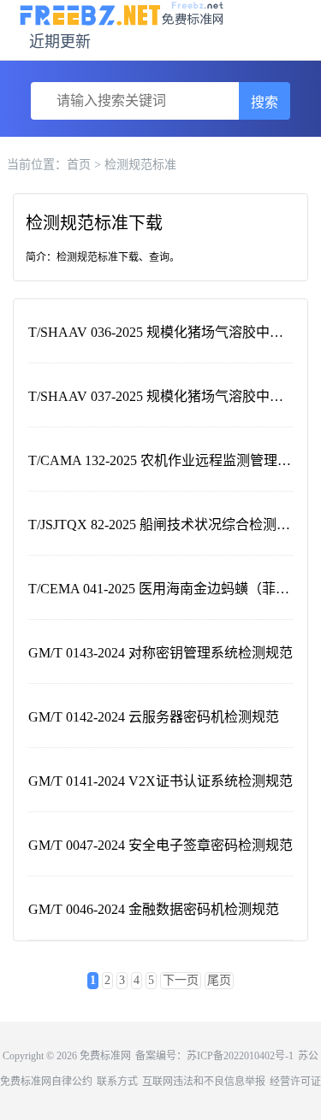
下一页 (181, 980)
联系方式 (117, 1082)
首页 (79, 164)
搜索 (264, 102)
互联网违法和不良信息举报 (203, 1082)
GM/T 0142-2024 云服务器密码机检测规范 (153, 717)
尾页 (219, 980)
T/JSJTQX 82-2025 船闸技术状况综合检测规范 (166, 524)
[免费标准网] (122, 12)
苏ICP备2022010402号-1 (240, 1056)
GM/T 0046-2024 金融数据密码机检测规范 (153, 909)
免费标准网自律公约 (46, 1082)
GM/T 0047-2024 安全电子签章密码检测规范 (160, 845)
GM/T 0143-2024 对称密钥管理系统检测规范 (160, 652)
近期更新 (60, 41)
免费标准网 (105, 1056)
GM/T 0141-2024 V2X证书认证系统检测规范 (160, 781)
